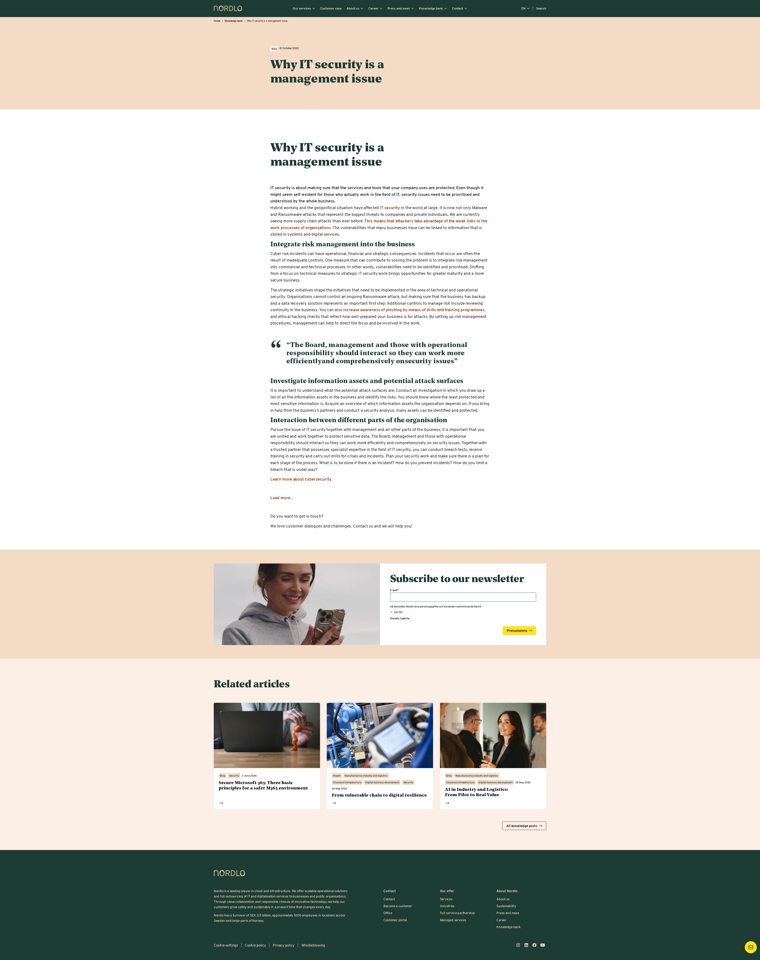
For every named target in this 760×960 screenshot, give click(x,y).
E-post (394, 590)
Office (387, 912)
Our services (302, 8)
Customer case (331, 8)
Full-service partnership (457, 912)
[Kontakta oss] (751, 947)
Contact (457, 8)
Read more (221, 803)
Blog (274, 49)
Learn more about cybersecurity (301, 479)
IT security (389, 207)
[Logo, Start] (229, 873)
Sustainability (506, 905)
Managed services (453, 919)
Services (446, 898)
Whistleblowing (313, 945)
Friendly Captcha (399, 618)
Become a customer (397, 905)
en (523, 8)
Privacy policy (283, 945)
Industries (447, 905)
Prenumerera (517, 630)
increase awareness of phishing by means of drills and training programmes (413, 309)
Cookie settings (226, 945)
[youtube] (542, 945)
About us (353, 8)
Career (373, 8)
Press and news (399, 8)
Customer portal (395, 919)
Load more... (281, 497)
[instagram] (518, 945)
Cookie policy (255, 945)
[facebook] (534, 945)
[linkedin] (526, 945)
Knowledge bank (431, 8)
